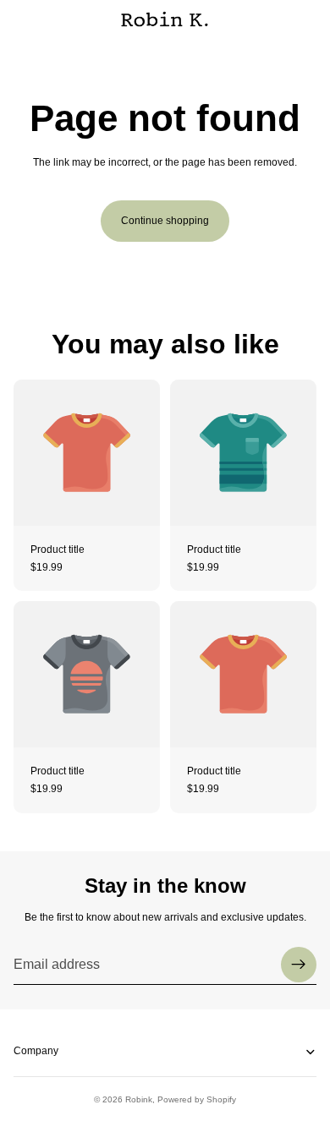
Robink (138, 1099)
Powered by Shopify (196, 1099)
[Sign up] (298, 964)
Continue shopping (165, 221)
